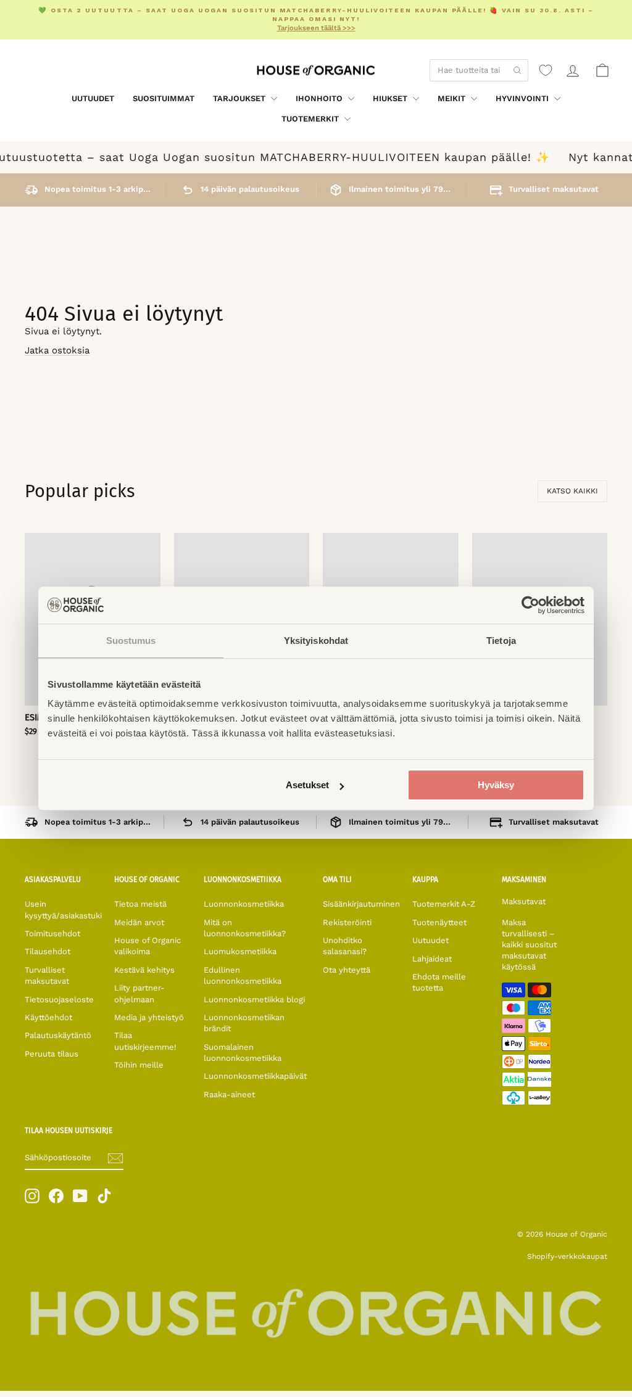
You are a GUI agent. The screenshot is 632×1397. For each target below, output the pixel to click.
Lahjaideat (432, 958)
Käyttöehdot (48, 1017)
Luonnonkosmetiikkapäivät (255, 1076)
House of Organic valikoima (147, 946)
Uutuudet (93, 98)
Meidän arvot (139, 922)
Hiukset (391, 98)
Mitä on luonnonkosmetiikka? (245, 928)
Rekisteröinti (347, 922)
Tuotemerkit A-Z (443, 904)
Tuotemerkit (311, 118)
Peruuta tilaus (51, 1053)
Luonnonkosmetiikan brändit (244, 1023)
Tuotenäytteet (439, 922)
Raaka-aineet (229, 1094)
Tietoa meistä (140, 904)
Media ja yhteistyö (149, 1017)
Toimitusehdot (52, 933)
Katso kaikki (572, 491)
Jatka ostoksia (57, 350)
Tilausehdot (47, 951)
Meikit (453, 98)
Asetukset (307, 785)
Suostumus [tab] (131, 640)
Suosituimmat (163, 98)
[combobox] (479, 70)
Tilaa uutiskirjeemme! (145, 1041)
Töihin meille (139, 1064)
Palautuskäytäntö (58, 1035)
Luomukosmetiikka (240, 951)
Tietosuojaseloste (59, 999)
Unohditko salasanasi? (345, 946)
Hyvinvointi (523, 98)
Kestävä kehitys (144, 970)
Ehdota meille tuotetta (439, 982)
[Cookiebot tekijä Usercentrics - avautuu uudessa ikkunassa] (530, 605)
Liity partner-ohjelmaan (139, 993)
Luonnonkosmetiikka (244, 904)
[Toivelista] (545, 70)
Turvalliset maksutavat (47, 975)
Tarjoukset (240, 98)
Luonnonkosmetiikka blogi (254, 999)
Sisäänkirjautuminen (361, 904)
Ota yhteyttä (346, 970)
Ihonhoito (320, 98)
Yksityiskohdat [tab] (316, 640)
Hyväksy (496, 785)
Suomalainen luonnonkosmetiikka (242, 1052)
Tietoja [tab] (501, 640)
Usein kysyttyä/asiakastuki (63, 909)
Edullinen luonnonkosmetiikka (242, 975)
